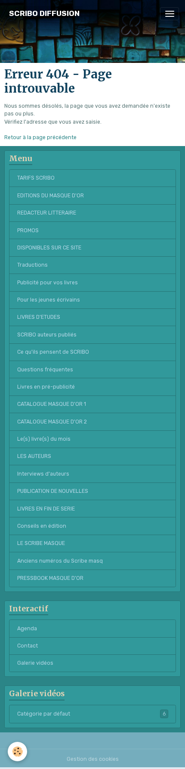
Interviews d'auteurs (43, 474)
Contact (27, 646)
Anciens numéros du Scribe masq (60, 561)
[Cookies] (17, 751)
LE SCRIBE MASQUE (41, 543)
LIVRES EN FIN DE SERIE (46, 509)
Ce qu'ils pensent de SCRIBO (53, 352)
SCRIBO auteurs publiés (47, 335)
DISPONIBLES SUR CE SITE (49, 248)
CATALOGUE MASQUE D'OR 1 (51, 404)
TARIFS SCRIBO (36, 178)
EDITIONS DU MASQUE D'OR (50, 196)
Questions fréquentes (45, 370)
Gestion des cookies (93, 759)
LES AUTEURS (34, 456)
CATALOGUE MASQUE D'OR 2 (52, 422)
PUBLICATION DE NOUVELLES (52, 491)
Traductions (32, 265)
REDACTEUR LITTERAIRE (46, 213)
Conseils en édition (41, 526)
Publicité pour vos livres (47, 283)
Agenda (27, 629)
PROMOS (28, 230)
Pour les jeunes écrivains (48, 300)
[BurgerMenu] (169, 13)
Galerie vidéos (35, 663)
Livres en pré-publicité (46, 387)
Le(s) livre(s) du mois (44, 439)
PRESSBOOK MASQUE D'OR (50, 578)
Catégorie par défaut (91, 714)
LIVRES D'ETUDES (38, 317)
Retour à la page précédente (40, 137)
